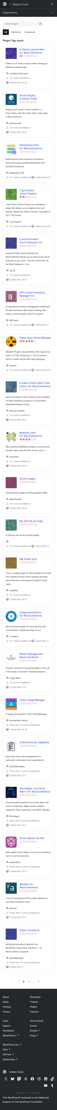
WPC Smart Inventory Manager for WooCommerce (32, 294)
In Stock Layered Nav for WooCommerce (32, 51)
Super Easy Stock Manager (35, 337)
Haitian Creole (16, 1072)
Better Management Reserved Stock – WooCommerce (31, 656)
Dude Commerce (30, 930)
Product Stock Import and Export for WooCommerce (35, 384)
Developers (8, 1030)
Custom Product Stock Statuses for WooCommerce (31, 241)
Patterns (34, 1011)
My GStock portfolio (31, 521)
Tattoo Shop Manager (32, 700)
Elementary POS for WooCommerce (31, 147)
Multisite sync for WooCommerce (31, 434)
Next (44, 981)
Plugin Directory (10, 12)
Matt (7, 1049)
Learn (5, 1020)
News (6, 1001)
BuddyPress (10, 1059)
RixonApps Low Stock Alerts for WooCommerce (35, 790)
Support (7, 1025)
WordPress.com (12, 1044)
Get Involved (36, 1020)
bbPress (8, 1054)
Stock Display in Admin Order (28, 97)
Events (33, 1025)
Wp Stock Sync (28, 559)
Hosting (7, 1006)
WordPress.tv (11, 1035)
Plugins (33, 1006)
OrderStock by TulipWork (34, 742)
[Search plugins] (40, 24)
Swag (34, 1035)
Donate (35, 1030)
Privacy (6, 1011)
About (6, 997)
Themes (34, 1001)
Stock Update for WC (32, 838)
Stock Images (28, 478)
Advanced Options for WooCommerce (31, 614)
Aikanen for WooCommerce (29, 886)
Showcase (35, 997)
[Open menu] (52, 4)
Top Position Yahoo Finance (28, 192)
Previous (12, 981)
